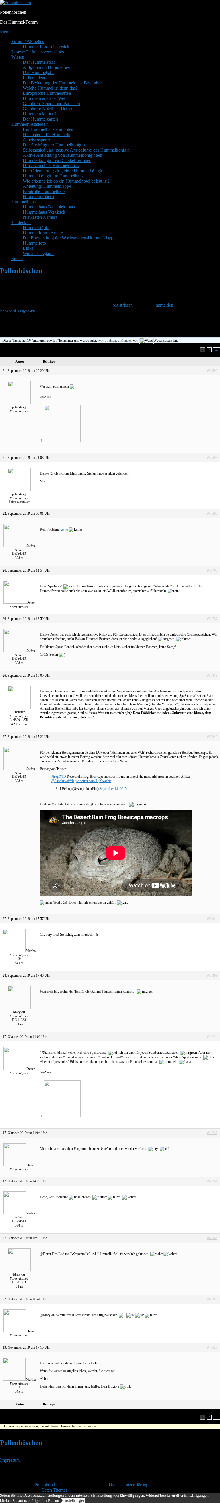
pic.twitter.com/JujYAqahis (93, 781)
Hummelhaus (23, 201)
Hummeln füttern (38, 196)
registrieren (123, 305)
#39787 (212, 619)
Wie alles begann (38, 253)
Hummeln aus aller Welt (44, 98)
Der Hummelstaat (39, 62)
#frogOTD (58, 777)
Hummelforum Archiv (43, 232)
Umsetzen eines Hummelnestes (51, 165)
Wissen (17, 57)
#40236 (212, 1133)
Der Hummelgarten (40, 119)
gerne (64, 529)
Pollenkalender (36, 77)
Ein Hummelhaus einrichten (48, 129)
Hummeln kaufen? (39, 113)
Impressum (10, 1460)
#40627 (212, 1347)
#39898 (212, 976)
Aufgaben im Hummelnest (47, 67)
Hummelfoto (34, 243)
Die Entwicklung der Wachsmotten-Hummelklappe (69, 237)
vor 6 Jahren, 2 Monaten (115, 340)
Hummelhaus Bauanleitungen (49, 206)
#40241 (212, 1181)
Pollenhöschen (13, 12)
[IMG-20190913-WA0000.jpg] (62, 441)
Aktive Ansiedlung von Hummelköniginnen (62, 155)
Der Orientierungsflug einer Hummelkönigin (63, 170)
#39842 (212, 737)
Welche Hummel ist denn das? (50, 88)
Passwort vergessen (17, 310)
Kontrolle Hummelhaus (44, 191)
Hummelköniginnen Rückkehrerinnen (57, 160)
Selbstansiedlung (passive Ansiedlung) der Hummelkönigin (76, 150)
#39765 (212, 570)
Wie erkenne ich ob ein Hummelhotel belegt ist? (66, 181)
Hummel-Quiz (36, 227)
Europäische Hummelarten (47, 93)
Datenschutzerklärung (128, 1484)
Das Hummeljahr (38, 72)
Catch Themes (54, 1489)
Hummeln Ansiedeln (30, 124)
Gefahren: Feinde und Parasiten (51, 103)
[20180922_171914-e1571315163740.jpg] (62, 1116)
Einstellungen (73, 1500)
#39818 (212, 676)
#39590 (212, 371)
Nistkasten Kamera (40, 217)
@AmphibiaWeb (62, 781)
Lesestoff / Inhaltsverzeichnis (37, 51)
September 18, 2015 (113, 789)
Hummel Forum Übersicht (46, 46)
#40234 (212, 1037)
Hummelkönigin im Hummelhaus (53, 175)
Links (28, 248)
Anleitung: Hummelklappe (47, 186)
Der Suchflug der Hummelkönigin (54, 144)
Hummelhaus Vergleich (44, 212)
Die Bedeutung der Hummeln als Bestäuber (62, 82)
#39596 (212, 514)
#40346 (212, 1238)
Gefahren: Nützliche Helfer (47, 108)
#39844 (212, 919)
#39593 (212, 458)
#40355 (212, 1299)
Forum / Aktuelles (27, 41)
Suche (17, 258)
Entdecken (21, 222)
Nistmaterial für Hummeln (46, 134)
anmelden (164, 305)
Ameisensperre (36, 139)
